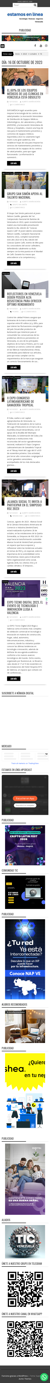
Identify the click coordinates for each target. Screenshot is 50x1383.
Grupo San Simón (19, 204)
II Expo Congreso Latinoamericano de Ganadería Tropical (20, 401)
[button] (44, 1377)
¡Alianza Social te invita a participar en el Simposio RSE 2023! (24, 505)
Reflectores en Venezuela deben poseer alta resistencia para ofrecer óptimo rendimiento (24, 299)
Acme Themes (25, 1379)
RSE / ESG (12, 481)
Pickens (15, 312)
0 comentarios (18, 104)
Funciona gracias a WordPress (15, 1376)
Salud (4, 70)
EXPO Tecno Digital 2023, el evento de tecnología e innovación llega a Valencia (25, 607)
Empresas (18, 173)
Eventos (26, 173)
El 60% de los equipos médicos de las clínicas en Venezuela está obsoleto (25, 94)
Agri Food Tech (8, 173)
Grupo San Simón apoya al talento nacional (25, 195)
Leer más (14, 163)
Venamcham (17, 516)
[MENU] (3, 46)
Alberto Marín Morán (31, 102)
